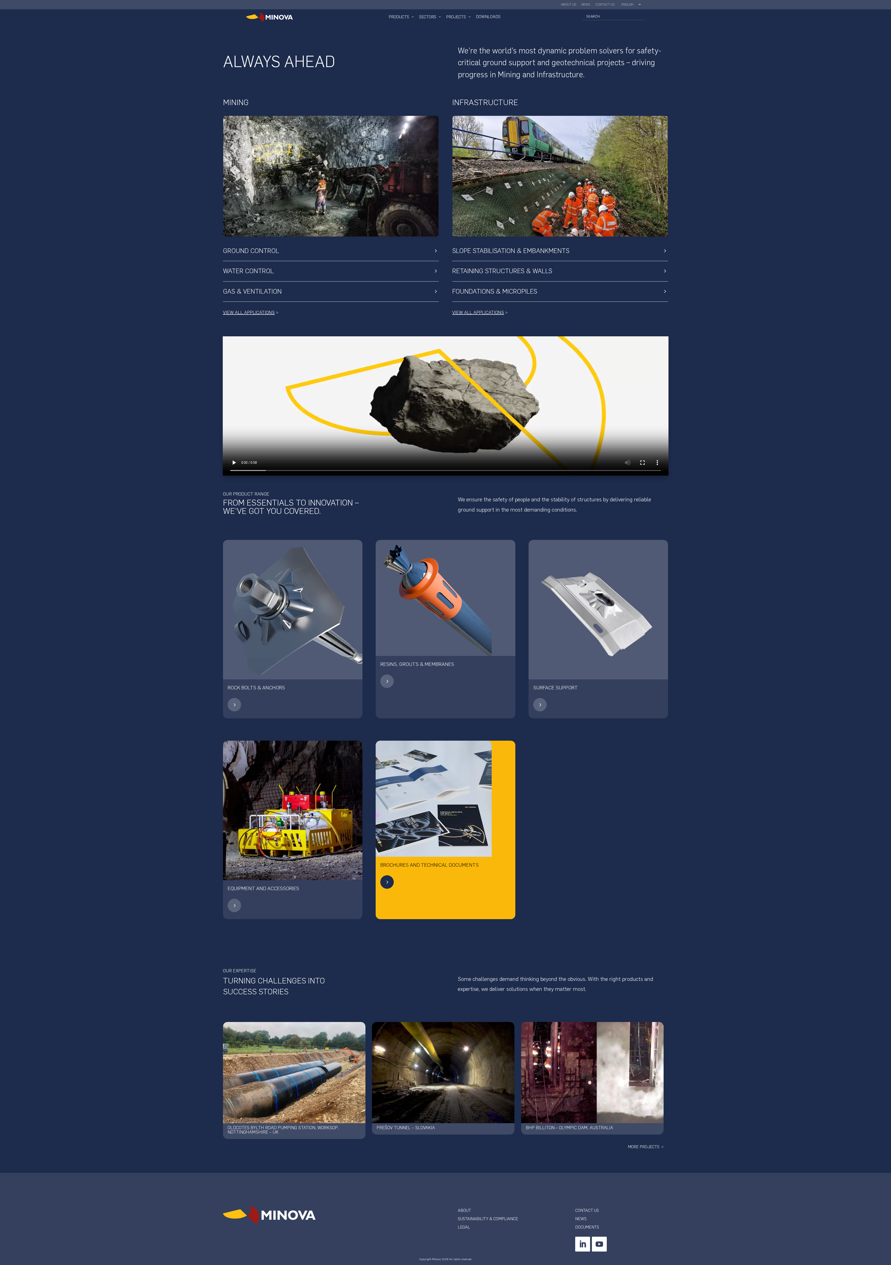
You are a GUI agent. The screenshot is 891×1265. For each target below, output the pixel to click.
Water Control (248, 271)
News (585, 4)
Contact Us (605, 4)
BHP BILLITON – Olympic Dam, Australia (569, 1127)
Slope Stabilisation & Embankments (510, 251)
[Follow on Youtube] (599, 1244)
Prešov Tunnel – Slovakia (406, 1127)
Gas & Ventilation (252, 291)
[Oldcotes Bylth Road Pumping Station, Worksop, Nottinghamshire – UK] (294, 1072)
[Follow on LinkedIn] (582, 1244)
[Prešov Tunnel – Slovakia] (443, 1072)
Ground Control (251, 251)
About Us (568, 4)
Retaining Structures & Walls (502, 271)
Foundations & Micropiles (494, 291)
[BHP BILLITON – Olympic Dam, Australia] (592, 1072)
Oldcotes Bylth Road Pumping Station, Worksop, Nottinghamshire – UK (283, 1130)
